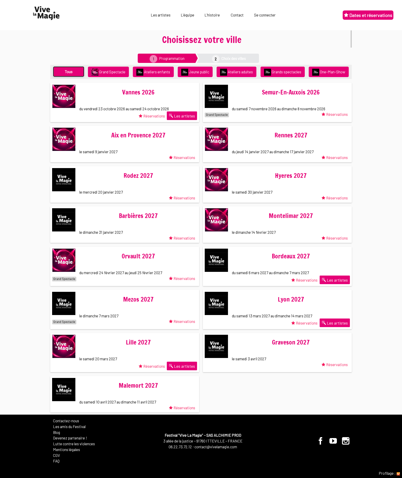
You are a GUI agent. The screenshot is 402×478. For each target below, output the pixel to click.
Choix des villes (233, 58)
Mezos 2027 (138, 299)
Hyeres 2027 (291, 175)
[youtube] (333, 442)
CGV (56, 455)
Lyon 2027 (291, 299)
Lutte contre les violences (74, 443)
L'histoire (212, 15)
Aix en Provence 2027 (138, 135)
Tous (69, 71)
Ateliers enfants (156, 71)
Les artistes (161, 15)
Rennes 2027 (291, 135)
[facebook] (321, 442)
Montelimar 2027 (291, 215)
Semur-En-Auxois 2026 (291, 92)
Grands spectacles (286, 71)
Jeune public (198, 71)
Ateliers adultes (240, 71)
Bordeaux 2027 (291, 256)
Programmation (171, 58)
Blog (56, 432)
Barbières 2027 (138, 215)
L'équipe (187, 15)
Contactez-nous (66, 420)
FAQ (56, 460)
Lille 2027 (138, 342)
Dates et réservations (370, 15)
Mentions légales (66, 449)
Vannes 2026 (138, 92)
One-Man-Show (332, 71)
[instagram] (346, 442)
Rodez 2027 (138, 175)
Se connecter (265, 15)
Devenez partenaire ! (70, 438)
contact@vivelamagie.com (215, 446)
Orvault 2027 (138, 256)
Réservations (154, 116)
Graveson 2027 (291, 342)
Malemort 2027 (138, 385)
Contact (237, 15)
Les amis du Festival (69, 426)
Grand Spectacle (111, 71)
